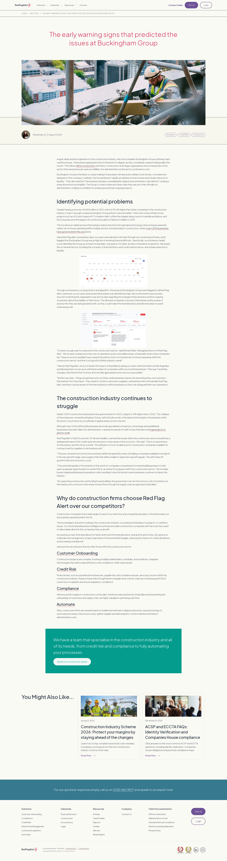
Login (206, 5)
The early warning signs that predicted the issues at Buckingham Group (78, 13)
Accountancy (67, 822)
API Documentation (157, 814)
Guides (96, 826)
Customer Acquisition (31, 830)
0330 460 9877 (123, 790)
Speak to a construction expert (72, 661)
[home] (23, 5)
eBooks (96, 830)
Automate (66, 604)
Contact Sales (176, 5)
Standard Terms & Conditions (161, 822)
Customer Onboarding (77, 553)
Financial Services (68, 814)
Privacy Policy (155, 830)
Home (24, 13)
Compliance (68, 588)
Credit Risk (66, 569)
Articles (34, 13)
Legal (63, 826)
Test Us (191, 5)
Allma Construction (85, 165)
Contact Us (126, 814)
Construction (67, 818)
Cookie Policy (84, 848)
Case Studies (99, 818)
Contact (83, 5)
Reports (96, 822)
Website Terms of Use (158, 818)
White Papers (99, 834)
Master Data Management (33, 826)
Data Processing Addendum (161, 826)
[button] (42, 5)
